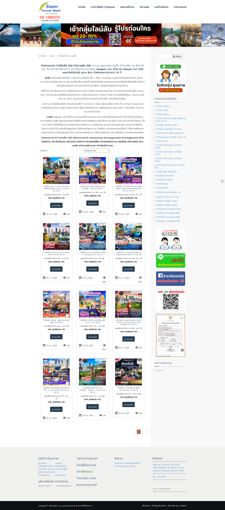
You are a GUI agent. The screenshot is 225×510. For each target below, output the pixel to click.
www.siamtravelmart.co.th (67, 505)
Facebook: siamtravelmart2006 (127, 462)
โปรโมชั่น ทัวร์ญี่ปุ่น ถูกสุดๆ (167, 204)
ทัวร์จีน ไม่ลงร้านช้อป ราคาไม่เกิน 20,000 (168, 146)
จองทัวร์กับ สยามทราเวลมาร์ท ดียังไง (52, 468)
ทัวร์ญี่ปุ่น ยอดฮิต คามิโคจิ (167, 124)
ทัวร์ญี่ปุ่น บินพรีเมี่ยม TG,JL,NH (169, 128)
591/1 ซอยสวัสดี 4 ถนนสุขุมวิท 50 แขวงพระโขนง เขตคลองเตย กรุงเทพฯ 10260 (169, 469)
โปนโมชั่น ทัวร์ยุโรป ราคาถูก (167, 200)
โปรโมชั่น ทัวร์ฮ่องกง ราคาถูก (168, 196)
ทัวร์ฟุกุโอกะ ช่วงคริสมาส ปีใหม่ (168, 220)
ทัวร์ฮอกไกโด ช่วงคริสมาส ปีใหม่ (169, 208)
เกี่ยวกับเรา (42, 462)
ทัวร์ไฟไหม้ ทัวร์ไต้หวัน (165, 179)
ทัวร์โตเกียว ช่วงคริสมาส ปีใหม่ (168, 212)
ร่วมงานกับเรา (60, 474)
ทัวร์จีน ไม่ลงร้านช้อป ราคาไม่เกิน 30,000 (168, 159)
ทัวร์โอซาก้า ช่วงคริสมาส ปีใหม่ (168, 216)
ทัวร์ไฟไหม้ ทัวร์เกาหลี (165, 175)
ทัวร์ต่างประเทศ (180, 7)
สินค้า (52, 56)
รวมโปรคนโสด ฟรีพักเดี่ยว (167, 171)
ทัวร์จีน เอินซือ (162, 110)
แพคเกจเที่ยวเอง (127, 7)
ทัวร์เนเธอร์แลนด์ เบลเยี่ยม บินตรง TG (171, 136)
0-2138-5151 (161, 476)
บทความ (160, 370)
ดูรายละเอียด (56, 205)
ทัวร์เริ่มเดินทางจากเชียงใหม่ (167, 192)
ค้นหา (178, 56)
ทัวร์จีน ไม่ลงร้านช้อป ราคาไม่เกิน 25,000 (168, 153)
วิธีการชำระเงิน (60, 465)
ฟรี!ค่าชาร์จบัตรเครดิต (46, 471)
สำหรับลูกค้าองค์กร (45, 465)
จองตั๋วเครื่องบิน (161, 7)
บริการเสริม (144, 7)
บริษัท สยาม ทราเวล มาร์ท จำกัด (166, 464)
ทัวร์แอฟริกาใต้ (162, 187)
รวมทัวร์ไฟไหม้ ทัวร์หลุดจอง (103, 7)
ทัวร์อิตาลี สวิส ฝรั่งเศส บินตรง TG (170, 132)
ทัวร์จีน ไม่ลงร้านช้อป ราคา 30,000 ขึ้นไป (169, 166)
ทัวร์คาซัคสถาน (162, 183)
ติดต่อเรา (58, 462)
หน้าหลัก (82, 7)
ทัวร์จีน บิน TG (162, 140)
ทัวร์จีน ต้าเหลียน (163, 106)
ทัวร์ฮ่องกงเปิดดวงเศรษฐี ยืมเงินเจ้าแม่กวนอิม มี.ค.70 (170, 119)
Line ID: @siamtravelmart (124, 465)
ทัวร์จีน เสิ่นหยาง (163, 114)
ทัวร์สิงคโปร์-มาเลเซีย (67, 56)
